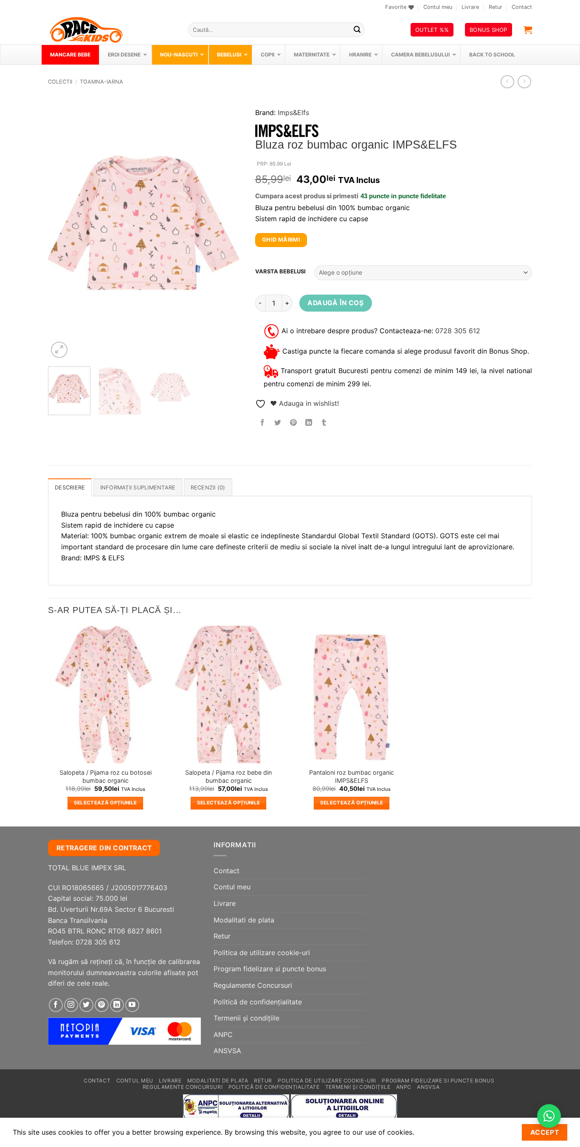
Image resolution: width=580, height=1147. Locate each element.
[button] (528, 29)
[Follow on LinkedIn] (117, 1005)
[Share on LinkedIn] (308, 423)
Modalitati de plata (244, 920)
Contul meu (437, 7)
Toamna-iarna (101, 82)
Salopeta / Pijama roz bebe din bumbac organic (228, 776)
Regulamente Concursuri (253, 985)
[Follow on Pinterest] (102, 1005)
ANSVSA (227, 1050)
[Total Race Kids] (111, 30)
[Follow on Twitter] (86, 1005)
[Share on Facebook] (263, 423)
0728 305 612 (457, 330)
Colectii (60, 82)
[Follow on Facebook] (56, 1005)
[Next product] (507, 81)
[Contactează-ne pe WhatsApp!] (549, 1116)
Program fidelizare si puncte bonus (270, 968)
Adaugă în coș (335, 303)
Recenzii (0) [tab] (208, 487)
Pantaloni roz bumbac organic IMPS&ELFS (351, 776)
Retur (495, 7)
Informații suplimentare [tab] (138, 487)
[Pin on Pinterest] (293, 423)
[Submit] (357, 29)
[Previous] (62, 228)
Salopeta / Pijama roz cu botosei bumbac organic (105, 776)
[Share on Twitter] (278, 423)
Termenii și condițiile (246, 1018)
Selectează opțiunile (105, 803)
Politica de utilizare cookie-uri (262, 952)
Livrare (470, 7)
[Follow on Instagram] (71, 1005)
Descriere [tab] (70, 487)
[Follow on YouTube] (132, 1005)
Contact (522, 7)
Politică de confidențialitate (258, 1002)
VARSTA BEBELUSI (280, 272)
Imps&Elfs (293, 112)
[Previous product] (524, 81)
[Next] (227, 228)
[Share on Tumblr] (324, 423)
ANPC (223, 1034)
